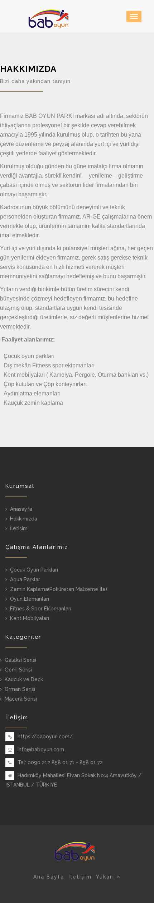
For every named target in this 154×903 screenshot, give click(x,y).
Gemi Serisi (18, 670)
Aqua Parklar (25, 579)
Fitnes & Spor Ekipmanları (40, 608)
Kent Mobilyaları (29, 618)
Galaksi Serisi (20, 660)
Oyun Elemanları (29, 599)
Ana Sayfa (48, 877)
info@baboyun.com (41, 749)
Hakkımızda (23, 519)
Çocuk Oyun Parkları (34, 570)
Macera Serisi (21, 699)
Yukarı (106, 877)
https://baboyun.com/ (45, 736)
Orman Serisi (20, 689)
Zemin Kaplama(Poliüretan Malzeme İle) (58, 589)
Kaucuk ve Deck (24, 679)
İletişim (19, 528)
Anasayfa (21, 509)
